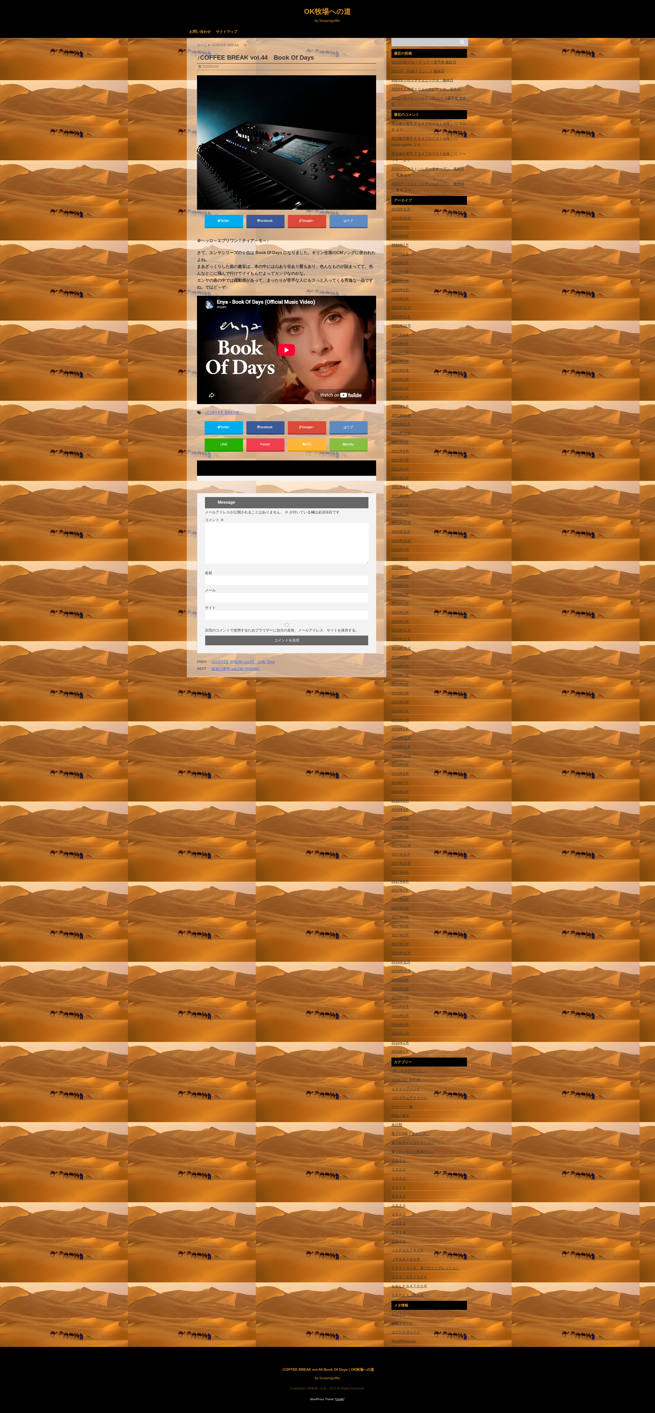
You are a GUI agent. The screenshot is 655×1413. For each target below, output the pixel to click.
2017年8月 (400, 881)
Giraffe (339, 1399)
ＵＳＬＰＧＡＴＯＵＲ (409, 1286)
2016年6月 (400, 1007)
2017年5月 (400, 908)
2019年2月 (400, 720)
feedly (349, 444)
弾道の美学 (400, 1116)
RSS (308, 444)
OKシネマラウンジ (408, 1071)
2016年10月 (401, 971)
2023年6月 (400, 254)
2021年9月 (400, 442)
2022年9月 (400, 335)
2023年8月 (400, 236)
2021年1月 (400, 514)
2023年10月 (401, 218)
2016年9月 (400, 980)
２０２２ (398, 1169)
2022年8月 (400, 344)
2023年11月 (400, 209)
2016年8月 (400, 989)
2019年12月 (401, 630)
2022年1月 (400, 406)
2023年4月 (400, 272)
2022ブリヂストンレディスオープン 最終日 (427, 169)
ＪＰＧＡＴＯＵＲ (405, 1259)
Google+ (308, 221)
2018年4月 (400, 810)
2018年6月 (400, 792)
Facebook (266, 221)
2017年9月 (400, 872)
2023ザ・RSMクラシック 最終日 (417, 71)
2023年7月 (400, 245)
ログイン (398, 1314)
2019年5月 (400, 693)
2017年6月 (400, 899)
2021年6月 (400, 469)
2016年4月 (400, 1025)
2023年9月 (400, 227)
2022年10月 (401, 326)
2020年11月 (400, 532)
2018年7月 (400, 783)
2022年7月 (400, 353)
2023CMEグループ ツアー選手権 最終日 (423, 62)
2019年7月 (400, 675)
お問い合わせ (200, 31)
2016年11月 (400, 962)
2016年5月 (400, 1016)
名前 (208, 573)
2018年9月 (400, 765)
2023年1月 (400, 299)
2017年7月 (400, 890)
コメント (214, 520)
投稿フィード (402, 1323)
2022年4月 (400, 379)
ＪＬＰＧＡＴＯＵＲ (407, 1250)
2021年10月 (401, 433)
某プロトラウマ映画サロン (412, 1152)
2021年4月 (400, 487)
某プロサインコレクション (412, 1143)
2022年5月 (400, 370)
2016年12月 (401, 953)
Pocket (265, 444)
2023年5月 (400, 263)
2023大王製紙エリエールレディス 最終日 (426, 89)
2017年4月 (400, 917)
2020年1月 (400, 621)
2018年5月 (400, 801)
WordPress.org (403, 1341)
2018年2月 (400, 828)
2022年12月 (401, 308)
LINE (223, 444)
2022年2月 (400, 397)
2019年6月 (400, 684)
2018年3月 (400, 819)
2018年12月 (401, 738)
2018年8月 (400, 774)
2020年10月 (401, 541)
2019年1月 (400, 729)
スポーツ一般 (402, 1107)
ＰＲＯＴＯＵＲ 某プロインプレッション (425, 1268)
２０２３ (398, 1205)
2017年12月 (401, 845)
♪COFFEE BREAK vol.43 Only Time (243, 662)
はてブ (349, 221)
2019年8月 (400, 666)
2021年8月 (400, 451)
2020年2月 (400, 612)
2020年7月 (400, 568)
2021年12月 (401, 415)
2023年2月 (400, 290)
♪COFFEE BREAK (224, 412)
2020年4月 (400, 595)
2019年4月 (400, 702)
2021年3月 (400, 496)
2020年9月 (400, 550)
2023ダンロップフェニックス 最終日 (422, 80)
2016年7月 (400, 998)
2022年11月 (400, 317)
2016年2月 (400, 1043)
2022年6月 (400, 362)
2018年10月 (401, 756)
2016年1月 (400, 1052)
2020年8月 (400, 559)
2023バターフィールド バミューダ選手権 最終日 (428, 101)
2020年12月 (401, 523)
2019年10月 (401, 648)
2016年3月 (400, 1034)
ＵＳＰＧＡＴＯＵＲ (407, 1295)
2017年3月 (400, 926)
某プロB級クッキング (410, 1134)
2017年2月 (400, 935)
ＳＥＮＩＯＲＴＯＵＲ (409, 1277)
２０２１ (398, 1160)
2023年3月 (400, 281)
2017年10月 (401, 863)
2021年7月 (400, 460)
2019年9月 (400, 657)
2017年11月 (400, 854)
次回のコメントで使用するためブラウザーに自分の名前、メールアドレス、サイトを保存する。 (282, 630)
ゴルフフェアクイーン (409, 1098)
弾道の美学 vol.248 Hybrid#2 (235, 669)
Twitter (225, 221)
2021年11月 (400, 424)
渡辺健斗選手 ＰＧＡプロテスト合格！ (422, 123)
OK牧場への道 (327, 11)
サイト (210, 608)
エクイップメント (405, 1089)
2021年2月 (400, 505)
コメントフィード (405, 1332)
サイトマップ (226, 31)
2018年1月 (400, 837)
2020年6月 (400, 577)
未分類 (396, 1125)
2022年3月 (400, 388)
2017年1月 (400, 944)
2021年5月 (400, 478)
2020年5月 (400, 586)
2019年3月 (400, 711)
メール (210, 590)
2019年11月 (400, 639)
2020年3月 (400, 604)
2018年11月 (400, 747)
